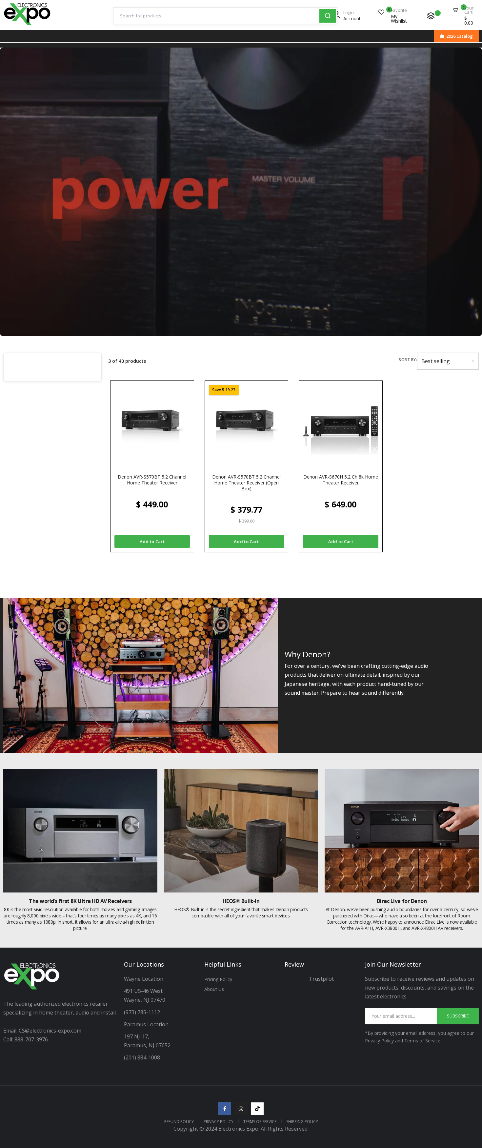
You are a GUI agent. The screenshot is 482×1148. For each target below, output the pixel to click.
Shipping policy (302, 1121)
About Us (214, 989)
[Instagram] (241, 1108)
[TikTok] (257, 1108)
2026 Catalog (459, 36)
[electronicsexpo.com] (27, 25)
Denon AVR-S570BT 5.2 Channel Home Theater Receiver (152, 480)
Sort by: (408, 359)
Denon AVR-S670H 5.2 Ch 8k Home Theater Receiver (340, 480)
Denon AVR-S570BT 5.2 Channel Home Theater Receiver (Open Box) (246, 483)
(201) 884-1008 (142, 1057)
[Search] (327, 16)
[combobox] (216, 16)
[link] (469, 1100)
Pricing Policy (218, 979)
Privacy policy (218, 1121)
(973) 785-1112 (142, 1012)
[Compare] (431, 16)
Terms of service (259, 1121)
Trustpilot (321, 978)
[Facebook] (224, 1108)
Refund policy (179, 1121)
